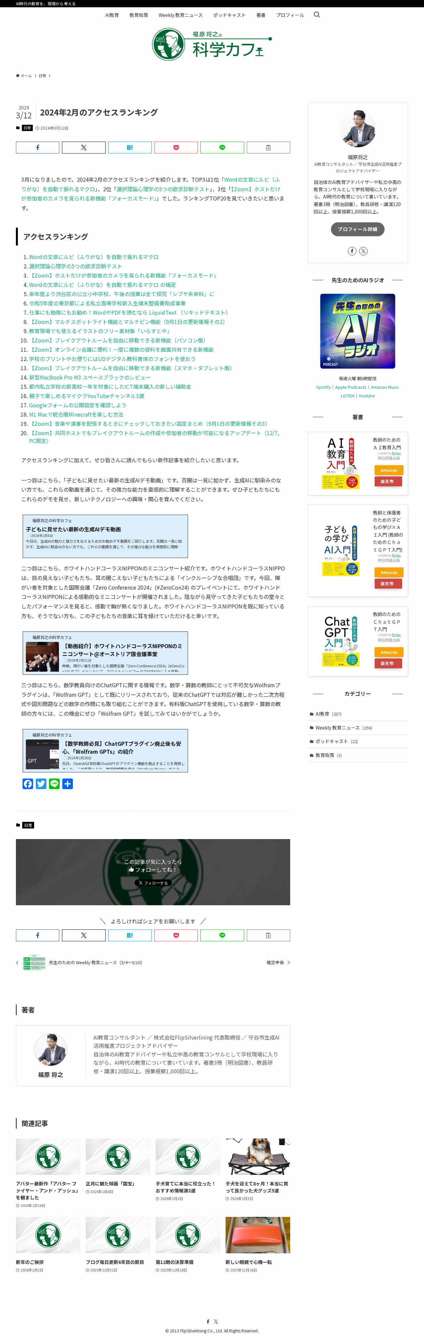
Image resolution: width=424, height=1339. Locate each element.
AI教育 (329, 713)
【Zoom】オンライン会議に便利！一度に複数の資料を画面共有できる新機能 (121, 349)
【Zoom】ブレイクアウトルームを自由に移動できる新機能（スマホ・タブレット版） (132, 368)
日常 (27, 127)
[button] (37, 148)
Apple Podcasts (351, 387)
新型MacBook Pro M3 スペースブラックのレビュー (90, 377)
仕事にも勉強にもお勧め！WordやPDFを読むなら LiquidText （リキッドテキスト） (130, 312)
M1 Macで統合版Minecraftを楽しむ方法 (76, 414)
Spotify (323, 387)
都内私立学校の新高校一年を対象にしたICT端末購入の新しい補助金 (110, 386)
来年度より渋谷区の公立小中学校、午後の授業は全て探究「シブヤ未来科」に (122, 294)
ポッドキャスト (337, 741)
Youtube (367, 395)
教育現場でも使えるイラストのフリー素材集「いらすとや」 (100, 331)
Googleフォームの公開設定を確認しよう (78, 405)
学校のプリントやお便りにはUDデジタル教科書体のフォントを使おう (112, 359)
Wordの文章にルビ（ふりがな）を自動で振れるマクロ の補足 (102, 285)
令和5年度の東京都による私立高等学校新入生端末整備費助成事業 (107, 303)
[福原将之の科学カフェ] (212, 44)
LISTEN (347, 395)
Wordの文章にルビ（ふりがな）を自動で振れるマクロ (94, 257)
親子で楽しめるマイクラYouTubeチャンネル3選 (86, 396)
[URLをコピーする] (268, 148)
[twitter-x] (363, 251)
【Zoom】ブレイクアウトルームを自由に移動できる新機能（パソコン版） (118, 340)
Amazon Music (385, 387)
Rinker (396, 453)
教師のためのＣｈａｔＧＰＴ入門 (387, 621)
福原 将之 (50, 1074)
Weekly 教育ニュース (344, 727)
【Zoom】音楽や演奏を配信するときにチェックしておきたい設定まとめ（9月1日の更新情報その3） (149, 423)
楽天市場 (387, 482)
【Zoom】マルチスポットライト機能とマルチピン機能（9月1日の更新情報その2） (128, 322)
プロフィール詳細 (358, 229)
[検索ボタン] (316, 14)
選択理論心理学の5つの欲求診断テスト (163, 189)
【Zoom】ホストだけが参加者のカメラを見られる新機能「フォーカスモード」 (124, 275)
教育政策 (329, 755)
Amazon (389, 470)
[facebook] (352, 251)
